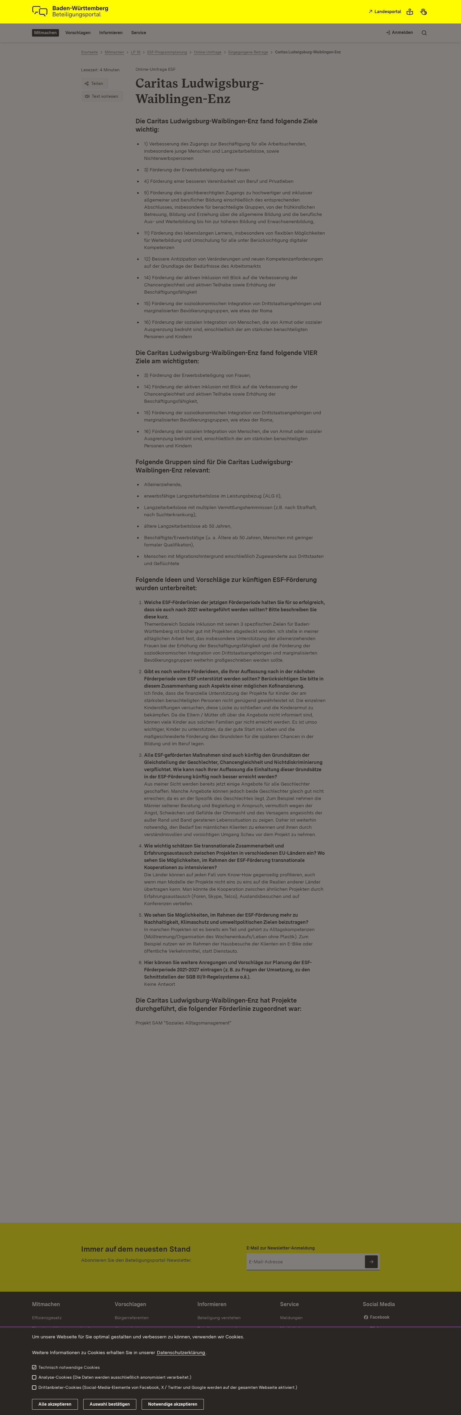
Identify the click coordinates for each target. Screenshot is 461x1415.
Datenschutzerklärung (181, 1352)
